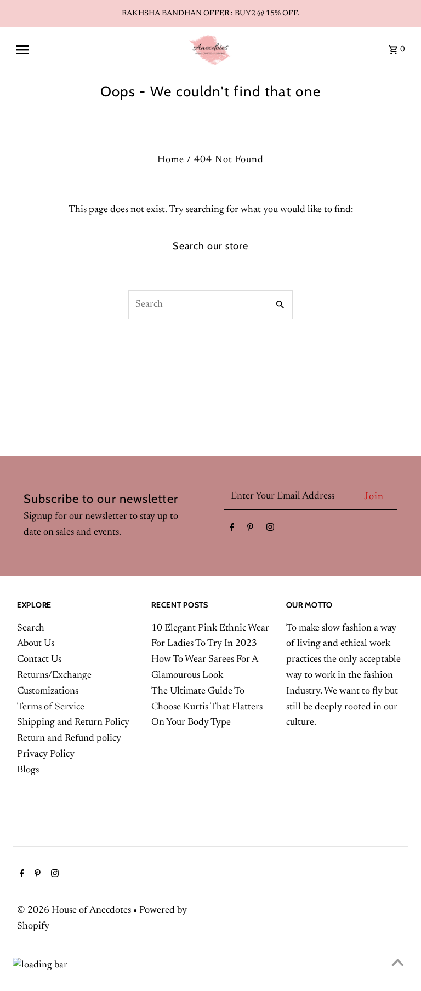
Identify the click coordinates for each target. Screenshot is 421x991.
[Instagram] (270, 530)
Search (30, 628)
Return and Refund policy (69, 738)
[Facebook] (232, 530)
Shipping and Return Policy (73, 723)
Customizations (47, 691)
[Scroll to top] (397, 962)
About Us (35, 644)
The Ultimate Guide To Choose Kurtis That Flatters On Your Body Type (207, 707)
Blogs (28, 770)
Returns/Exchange (54, 675)
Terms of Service (50, 707)
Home (170, 160)
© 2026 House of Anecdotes (75, 910)
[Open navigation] (97, 50)
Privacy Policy (46, 754)
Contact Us (39, 660)
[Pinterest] (250, 530)
